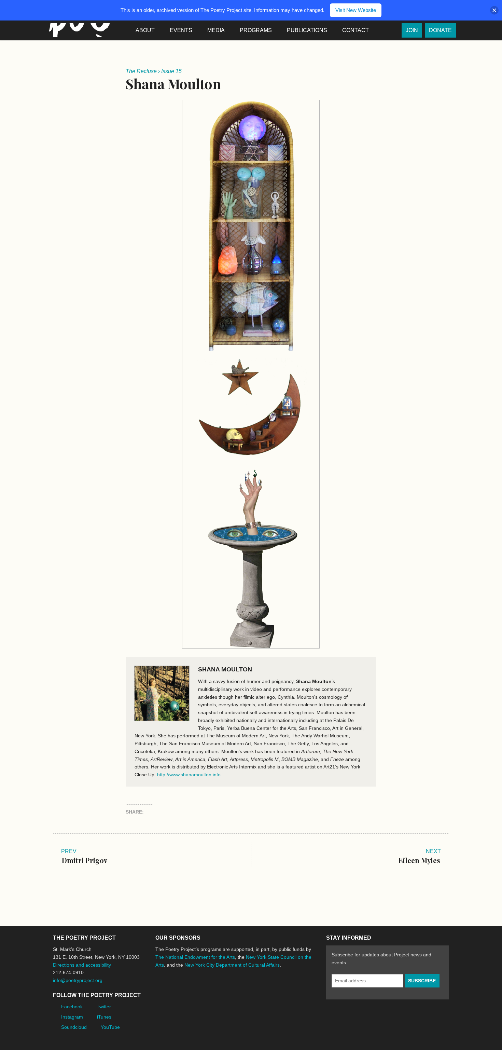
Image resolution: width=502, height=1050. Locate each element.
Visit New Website (355, 10)
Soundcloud (74, 1027)
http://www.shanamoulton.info (189, 774)
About (145, 30)
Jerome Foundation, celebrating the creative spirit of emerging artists (218, 990)
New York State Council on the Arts (255, 990)
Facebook (72, 1006)
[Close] (494, 10)
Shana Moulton (225, 669)
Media (216, 30)
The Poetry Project (78, 30)
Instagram (72, 1017)
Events (181, 30)
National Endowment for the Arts (174, 990)
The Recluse (141, 71)
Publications (307, 30)
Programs (256, 30)
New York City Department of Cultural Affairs (232, 965)
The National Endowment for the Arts (195, 957)
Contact (355, 30)
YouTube (110, 1027)
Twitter (104, 1006)
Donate (440, 30)
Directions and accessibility (82, 965)
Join (412, 30)
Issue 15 (171, 71)
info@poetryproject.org (77, 980)
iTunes (104, 1017)
